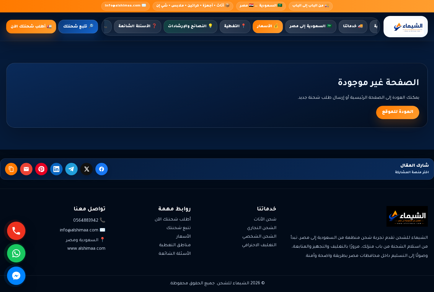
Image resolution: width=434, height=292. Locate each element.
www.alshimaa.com (86, 249)
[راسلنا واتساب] (16, 253)
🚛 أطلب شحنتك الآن (31, 27)
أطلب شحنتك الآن (173, 220)
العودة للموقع (397, 112)
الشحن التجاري (261, 228)
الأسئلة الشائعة (175, 254)
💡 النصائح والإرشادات (190, 27)
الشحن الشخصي (259, 237)
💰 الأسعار (267, 27)
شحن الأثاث (265, 220)
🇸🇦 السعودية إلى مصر (311, 27)
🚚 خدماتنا (353, 27)
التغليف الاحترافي (259, 245)
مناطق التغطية (175, 245)
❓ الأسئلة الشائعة (137, 27)
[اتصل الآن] (16, 231)
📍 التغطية (235, 27)
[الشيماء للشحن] (406, 26)
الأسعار (183, 237)
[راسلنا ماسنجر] (16, 276)
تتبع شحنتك (178, 228)
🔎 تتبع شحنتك (78, 27)
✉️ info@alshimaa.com (125, 6)
